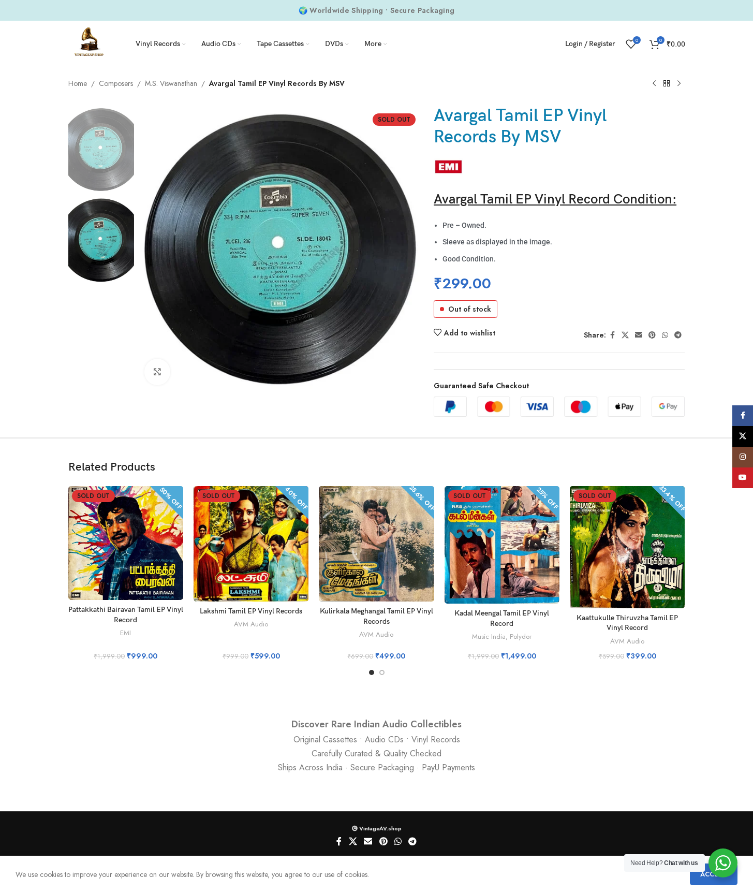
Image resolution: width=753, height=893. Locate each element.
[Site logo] (89, 43)
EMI (125, 633)
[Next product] (679, 84)
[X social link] (625, 335)
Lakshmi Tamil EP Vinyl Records (251, 611)
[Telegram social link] (678, 335)
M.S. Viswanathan (171, 83)
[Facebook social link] (612, 335)
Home (77, 83)
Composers (116, 83)
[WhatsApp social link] (665, 335)
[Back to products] (666, 84)
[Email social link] (638, 335)
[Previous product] (654, 84)
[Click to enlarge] (157, 372)
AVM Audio (251, 624)
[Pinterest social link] (652, 335)
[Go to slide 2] (382, 672)
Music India (489, 636)
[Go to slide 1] (371, 672)
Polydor (520, 636)
